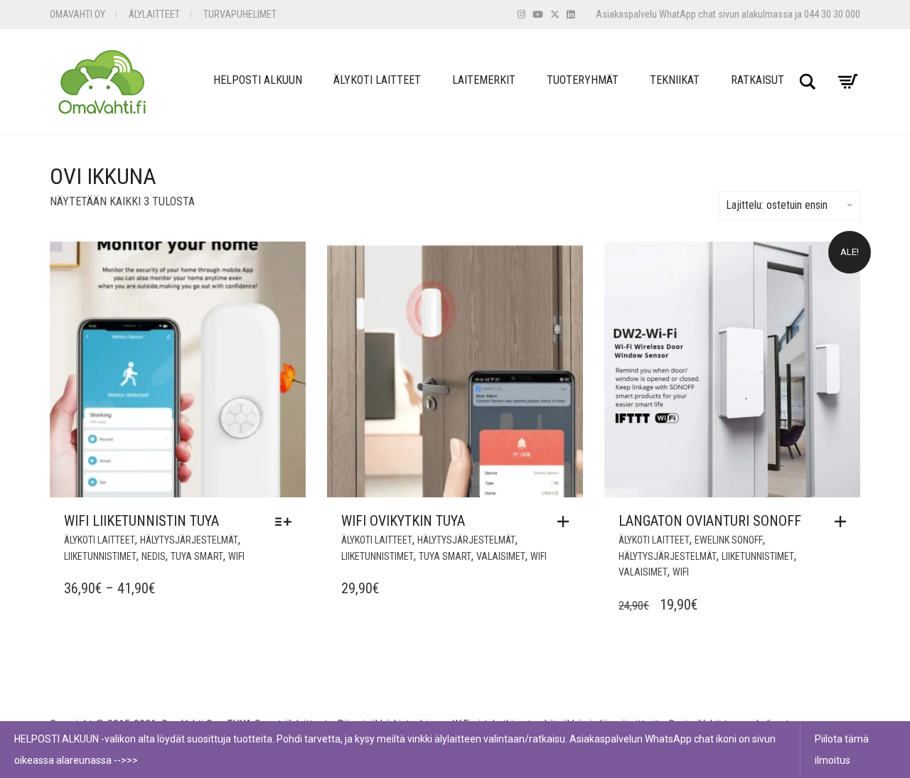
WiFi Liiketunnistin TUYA (141, 520)
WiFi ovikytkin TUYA (403, 520)
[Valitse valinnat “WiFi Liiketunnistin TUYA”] (287, 521)
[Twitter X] (555, 14)
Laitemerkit (483, 80)
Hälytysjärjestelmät (189, 540)
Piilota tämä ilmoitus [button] (842, 749)
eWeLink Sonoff (729, 540)
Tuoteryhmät (583, 80)
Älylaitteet (154, 14)
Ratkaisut (757, 80)
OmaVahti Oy (77, 14)
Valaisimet (500, 556)
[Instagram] (521, 14)
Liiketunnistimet (100, 556)
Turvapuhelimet (240, 14)
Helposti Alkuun (257, 80)
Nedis (153, 556)
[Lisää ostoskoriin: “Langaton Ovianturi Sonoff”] (844, 521)
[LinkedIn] (570, 14)
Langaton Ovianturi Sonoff (710, 520)
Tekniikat (675, 80)
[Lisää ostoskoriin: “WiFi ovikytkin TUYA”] (566, 521)
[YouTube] (537, 14)
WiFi (236, 556)
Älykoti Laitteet (377, 80)
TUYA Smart (197, 556)
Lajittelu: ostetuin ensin (777, 205)
